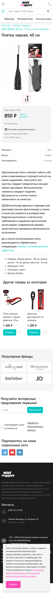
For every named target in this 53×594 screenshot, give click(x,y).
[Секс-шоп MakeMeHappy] (26, 4)
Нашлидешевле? (23, 115)
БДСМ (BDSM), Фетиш (12, 29)
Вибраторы (9, 19)
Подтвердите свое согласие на (23, 426)
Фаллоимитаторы (25, 19)
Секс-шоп (6, 25)
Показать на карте (16, 522)
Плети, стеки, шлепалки (37, 29)
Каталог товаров (21, 25)
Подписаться (35, 410)
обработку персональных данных (35, 426)
